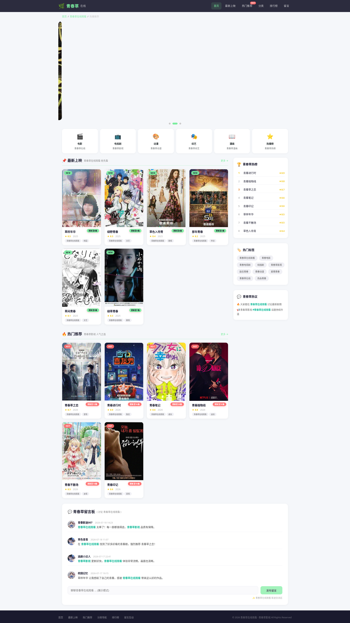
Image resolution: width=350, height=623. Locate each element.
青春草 (72, 5)
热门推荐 (248, 4)
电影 (79, 141)
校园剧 (260, 264)
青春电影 (266, 258)
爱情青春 (275, 271)
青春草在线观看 (78, 16)
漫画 (232, 141)
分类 (261, 5)
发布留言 (271, 590)
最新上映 (230, 5)
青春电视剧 (245, 264)
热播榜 (270, 141)
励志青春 (244, 271)
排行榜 (274, 5)
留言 (286, 5)
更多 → (224, 160)
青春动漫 (259, 271)
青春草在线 (245, 278)
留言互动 (129, 617)
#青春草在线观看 (262, 309)
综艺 (193, 141)
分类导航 (102, 617)
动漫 (156, 141)
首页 (216, 5)
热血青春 (261, 278)
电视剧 (117, 141)
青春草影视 (276, 264)
